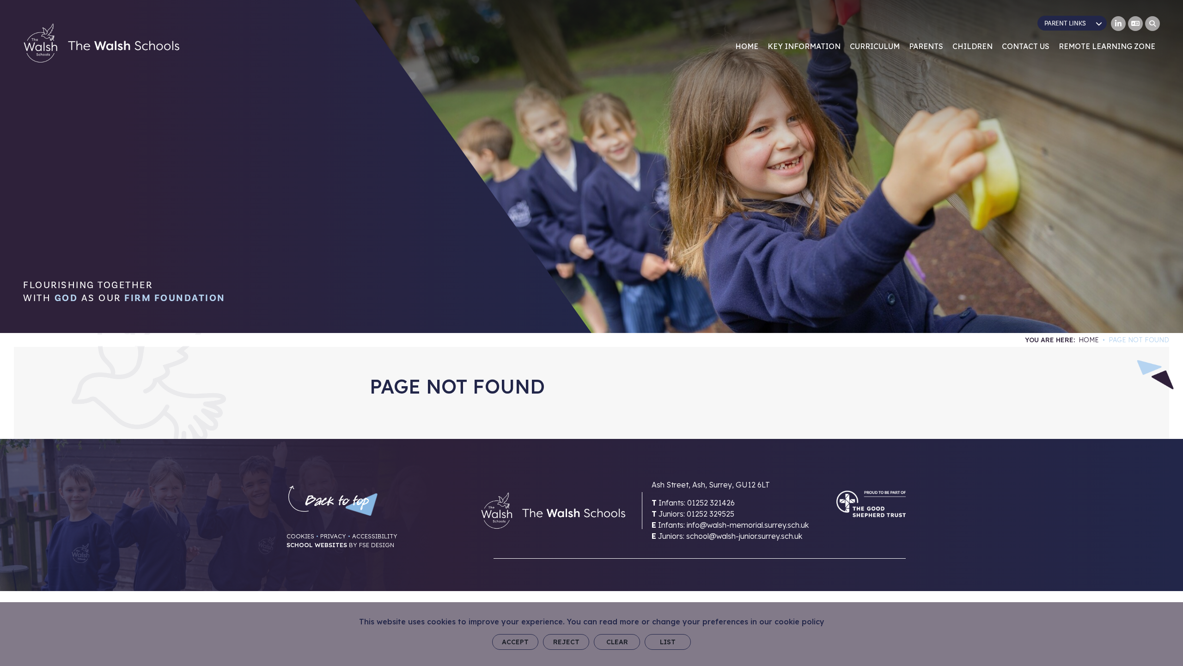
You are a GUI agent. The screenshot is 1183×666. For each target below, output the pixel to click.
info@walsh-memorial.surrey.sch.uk (748, 525)
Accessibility (374, 536)
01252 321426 (711, 502)
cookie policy (799, 621)
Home (1089, 340)
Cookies (300, 536)
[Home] (101, 43)
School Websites (317, 545)
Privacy (333, 536)
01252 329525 (710, 513)
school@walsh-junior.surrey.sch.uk (744, 536)
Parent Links (1065, 23)
